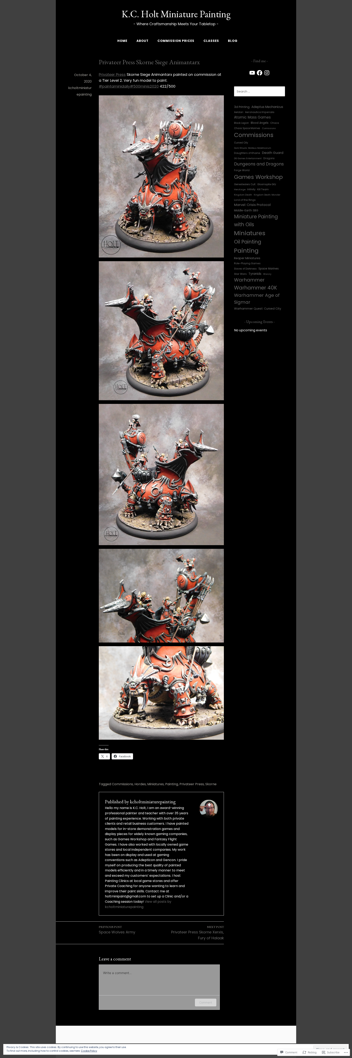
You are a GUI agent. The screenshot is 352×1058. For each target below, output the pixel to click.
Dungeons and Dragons (259, 164)
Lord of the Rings (245, 200)
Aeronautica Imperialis (259, 112)
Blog (233, 41)
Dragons (269, 158)
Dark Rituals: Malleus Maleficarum (252, 148)
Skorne (211, 784)
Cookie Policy (89, 1051)
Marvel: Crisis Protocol (252, 204)
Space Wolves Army (117, 930)
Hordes (140, 784)
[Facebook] (259, 73)
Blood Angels (259, 123)
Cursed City (241, 142)
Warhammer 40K (255, 287)
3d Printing (242, 107)
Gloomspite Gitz (266, 184)
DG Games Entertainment (248, 158)
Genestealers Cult (244, 184)
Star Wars (240, 274)
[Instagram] (267, 73)
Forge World (242, 170)
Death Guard (272, 152)
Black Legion (241, 123)
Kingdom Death (243, 194)
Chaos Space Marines (247, 128)
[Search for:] (259, 91)
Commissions (122, 784)
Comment (205, 1002)
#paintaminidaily (114, 86)
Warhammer (249, 280)
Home (122, 41)
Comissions (269, 128)
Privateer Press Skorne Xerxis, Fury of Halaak (197, 933)
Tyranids (255, 274)
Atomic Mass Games (252, 117)
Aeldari (238, 112)
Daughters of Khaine (247, 153)
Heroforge (239, 189)
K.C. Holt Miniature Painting (176, 14)
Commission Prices (175, 41)
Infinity (251, 189)
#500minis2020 (144, 86)
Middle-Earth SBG (246, 210)
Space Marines (268, 269)
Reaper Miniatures (247, 258)
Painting (171, 784)
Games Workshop (258, 177)
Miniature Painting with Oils (256, 220)
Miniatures (155, 784)
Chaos (274, 123)
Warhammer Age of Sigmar (257, 299)
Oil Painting (247, 241)
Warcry (267, 274)
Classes (211, 41)
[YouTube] (252, 73)
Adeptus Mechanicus (267, 107)
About (142, 41)
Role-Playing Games (247, 263)
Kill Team (263, 189)
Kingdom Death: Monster (267, 194)
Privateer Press (112, 74)
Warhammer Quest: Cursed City (257, 309)
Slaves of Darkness (245, 268)
